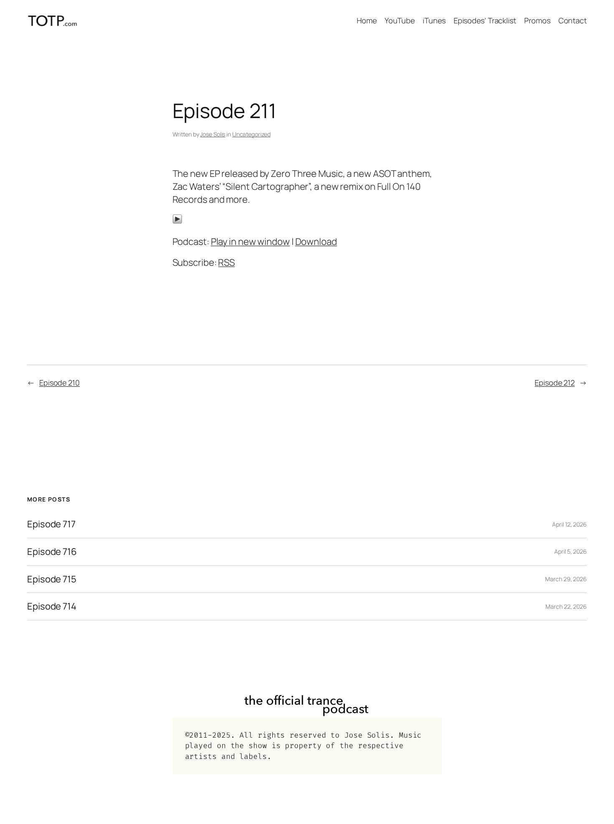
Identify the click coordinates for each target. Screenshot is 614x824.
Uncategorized (251, 134)
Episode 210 (59, 383)
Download (316, 241)
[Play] (177, 220)
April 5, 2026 (570, 551)
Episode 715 (51, 579)
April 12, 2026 (569, 524)
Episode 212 (555, 383)
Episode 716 (52, 552)
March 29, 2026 (566, 579)
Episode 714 (51, 606)
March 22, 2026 (566, 606)
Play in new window (250, 241)
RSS (226, 262)
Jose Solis (212, 134)
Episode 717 (51, 524)
